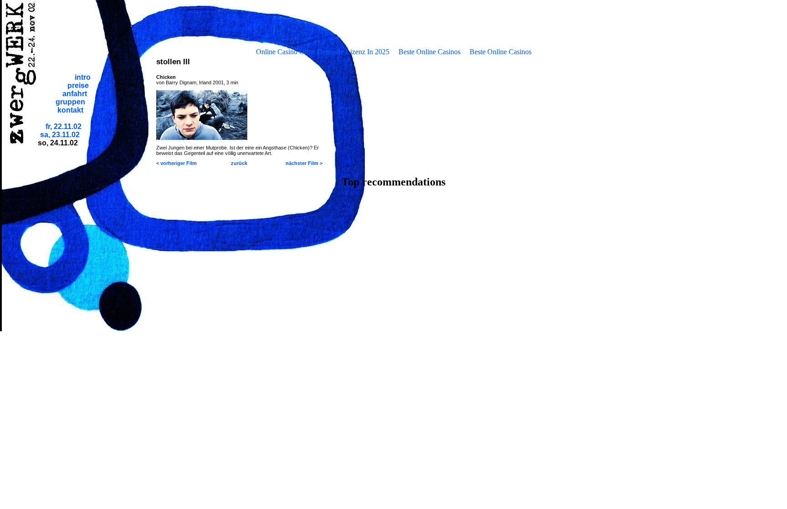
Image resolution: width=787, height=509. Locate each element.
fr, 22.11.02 (64, 126)
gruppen (70, 102)
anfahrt (74, 94)
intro (83, 77)
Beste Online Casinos (429, 52)
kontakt (70, 110)
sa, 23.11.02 (60, 135)
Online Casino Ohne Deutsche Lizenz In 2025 (322, 52)
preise (78, 85)
